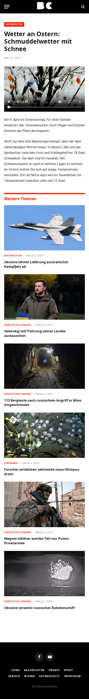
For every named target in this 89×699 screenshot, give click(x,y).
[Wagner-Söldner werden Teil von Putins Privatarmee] (44, 504)
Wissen (29, 676)
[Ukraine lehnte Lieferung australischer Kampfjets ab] (44, 227)
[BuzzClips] (44, 6)
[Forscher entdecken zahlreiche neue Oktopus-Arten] (44, 435)
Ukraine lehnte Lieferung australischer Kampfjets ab (36, 264)
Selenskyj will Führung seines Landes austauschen (35, 333)
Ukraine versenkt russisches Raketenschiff (39, 608)
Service (14, 676)
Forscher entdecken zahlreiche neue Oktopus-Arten (42, 471)
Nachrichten (14, 24)
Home (16, 670)
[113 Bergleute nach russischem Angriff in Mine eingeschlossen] (44, 366)
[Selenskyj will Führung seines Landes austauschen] (44, 297)
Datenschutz (49, 676)
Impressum (72, 676)
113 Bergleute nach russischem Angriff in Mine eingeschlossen (42, 402)
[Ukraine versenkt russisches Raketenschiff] (44, 573)
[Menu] (7, 6)
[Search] (83, 6)
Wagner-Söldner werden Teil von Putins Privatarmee (36, 540)
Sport (68, 670)
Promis (54, 670)
